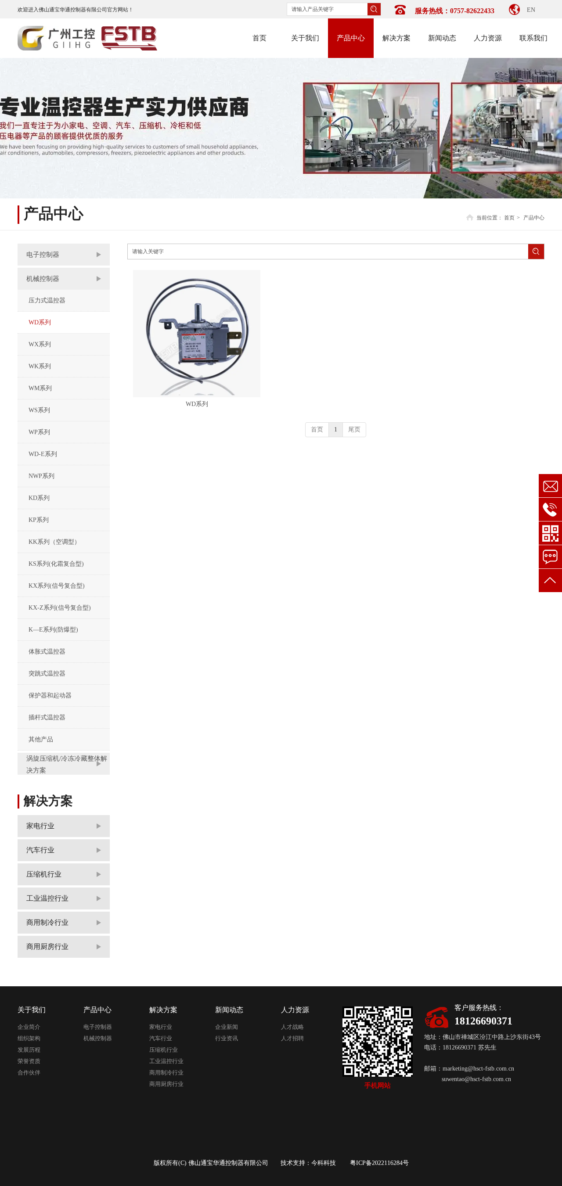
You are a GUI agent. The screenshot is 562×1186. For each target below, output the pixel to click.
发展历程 (29, 1049)
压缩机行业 (163, 1049)
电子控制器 (97, 1027)
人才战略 (292, 1027)
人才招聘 (292, 1038)
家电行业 (160, 1027)
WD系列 (197, 404)
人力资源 (295, 1009)
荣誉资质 (29, 1061)
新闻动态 (229, 1009)
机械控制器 (97, 1038)
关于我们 (32, 1009)
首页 (509, 218)
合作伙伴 (29, 1072)
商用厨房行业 (166, 1084)
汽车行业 (160, 1038)
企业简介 (29, 1027)
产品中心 (533, 218)
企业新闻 (226, 1027)
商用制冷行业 (166, 1072)
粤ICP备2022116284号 (379, 1163)
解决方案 (163, 1009)
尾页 (354, 429)
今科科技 (323, 1163)
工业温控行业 (166, 1061)
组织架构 (29, 1038)
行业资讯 (226, 1038)
